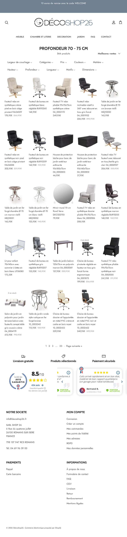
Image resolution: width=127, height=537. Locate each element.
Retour (70, 493)
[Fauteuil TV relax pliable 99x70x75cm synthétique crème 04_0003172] (63, 87)
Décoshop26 (18, 527)
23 (60, 346)
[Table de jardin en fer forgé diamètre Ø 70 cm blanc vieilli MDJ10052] (39, 193)
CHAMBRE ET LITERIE (40, 36)
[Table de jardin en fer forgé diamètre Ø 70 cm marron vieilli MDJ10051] (15, 193)
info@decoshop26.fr (16, 419)
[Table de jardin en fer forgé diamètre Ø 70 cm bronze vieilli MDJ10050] (111, 87)
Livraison (71, 488)
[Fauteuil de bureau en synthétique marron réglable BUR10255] (111, 193)
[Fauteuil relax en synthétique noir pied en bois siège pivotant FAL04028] (15, 140)
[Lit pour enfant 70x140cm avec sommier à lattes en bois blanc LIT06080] (15, 247)
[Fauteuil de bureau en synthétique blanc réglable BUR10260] (39, 87)
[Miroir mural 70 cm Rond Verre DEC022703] (63, 193)
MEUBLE (20, 36)
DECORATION (64, 36)
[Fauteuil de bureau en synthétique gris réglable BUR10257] (39, 247)
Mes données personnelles (80, 448)
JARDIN (81, 36)
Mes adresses (73, 438)
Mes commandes (75, 428)
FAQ (93, 36)
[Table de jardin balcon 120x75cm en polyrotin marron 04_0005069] (63, 247)
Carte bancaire (13, 474)
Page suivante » (74, 346)
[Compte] (113, 22)
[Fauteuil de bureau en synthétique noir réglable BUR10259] (39, 140)
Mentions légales (75, 503)
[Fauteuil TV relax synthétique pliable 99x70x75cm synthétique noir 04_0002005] (111, 247)
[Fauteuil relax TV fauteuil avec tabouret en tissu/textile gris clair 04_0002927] (111, 140)
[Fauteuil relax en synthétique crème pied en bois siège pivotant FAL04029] (15, 87)
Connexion (72, 419)
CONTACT (106, 36)
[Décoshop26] (63, 22)
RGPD (69, 443)
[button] (19, 62)
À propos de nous (76, 469)
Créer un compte (75, 423)
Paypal (9, 469)
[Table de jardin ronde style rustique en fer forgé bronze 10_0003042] (39, 300)
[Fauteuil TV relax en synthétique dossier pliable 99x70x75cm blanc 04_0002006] (87, 193)
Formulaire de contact (77, 474)
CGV (69, 484)
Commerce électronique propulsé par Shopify (43, 527)
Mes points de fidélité (77, 433)
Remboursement (75, 498)
